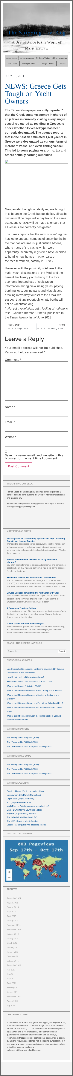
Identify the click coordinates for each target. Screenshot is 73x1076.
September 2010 (14, 996)
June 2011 (11, 974)
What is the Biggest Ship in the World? (24, 686)
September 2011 (14, 965)
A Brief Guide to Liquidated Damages (25, 623)
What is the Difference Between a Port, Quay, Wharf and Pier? (35, 703)
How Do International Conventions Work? (25, 677)
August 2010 (12, 1001)
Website (10, 436)
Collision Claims (43, 57)
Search (62, 651)
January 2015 (13, 920)
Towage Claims (47, 63)
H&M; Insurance (59, 57)
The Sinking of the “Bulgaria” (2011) (23, 738)
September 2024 (14, 898)
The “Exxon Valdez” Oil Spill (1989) (22, 742)
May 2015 (11, 912)
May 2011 (11, 979)
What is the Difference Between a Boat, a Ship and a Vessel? (34, 690)
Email (10, 421)
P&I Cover (12, 63)
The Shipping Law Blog (37, 32)
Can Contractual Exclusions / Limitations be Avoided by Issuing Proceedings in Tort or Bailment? (35, 671)
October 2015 (13, 907)
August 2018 (12, 903)
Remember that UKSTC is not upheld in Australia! (31, 577)
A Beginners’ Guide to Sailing (21, 608)
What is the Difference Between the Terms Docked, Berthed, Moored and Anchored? (34, 718)
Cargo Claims (11, 57)
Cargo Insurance (27, 57)
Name (10, 406)
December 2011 (14, 956)
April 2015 (11, 916)
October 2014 (13, 934)
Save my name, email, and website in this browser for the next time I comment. (34, 457)
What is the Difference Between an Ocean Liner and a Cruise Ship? (34, 709)
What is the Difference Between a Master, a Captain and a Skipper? (33, 697)
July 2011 (11, 970)
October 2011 (13, 961)
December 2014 (14, 925)
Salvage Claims (28, 63)
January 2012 (13, 952)
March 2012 (12, 943)
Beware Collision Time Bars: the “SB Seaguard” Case (33, 593)
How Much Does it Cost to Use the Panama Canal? (30, 681)
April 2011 (11, 983)
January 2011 (13, 992)
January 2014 (13, 938)
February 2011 (13, 987)
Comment (13, 359)
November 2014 (14, 929)
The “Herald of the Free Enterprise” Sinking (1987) (29, 746)
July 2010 (11, 1005)
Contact (62, 63)
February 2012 (13, 947)
